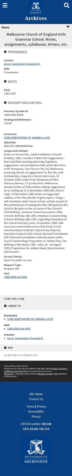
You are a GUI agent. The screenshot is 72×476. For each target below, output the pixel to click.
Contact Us (36, 399)
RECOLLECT (8, 373)
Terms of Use (22, 366)
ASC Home (36, 394)
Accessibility (36, 411)
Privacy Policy (10, 366)
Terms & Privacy (36, 406)
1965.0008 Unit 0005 (18, 328)
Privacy (36, 416)
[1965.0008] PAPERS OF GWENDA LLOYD (30, 319)
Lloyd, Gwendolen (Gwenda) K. (25, 338)
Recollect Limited (45, 373)
